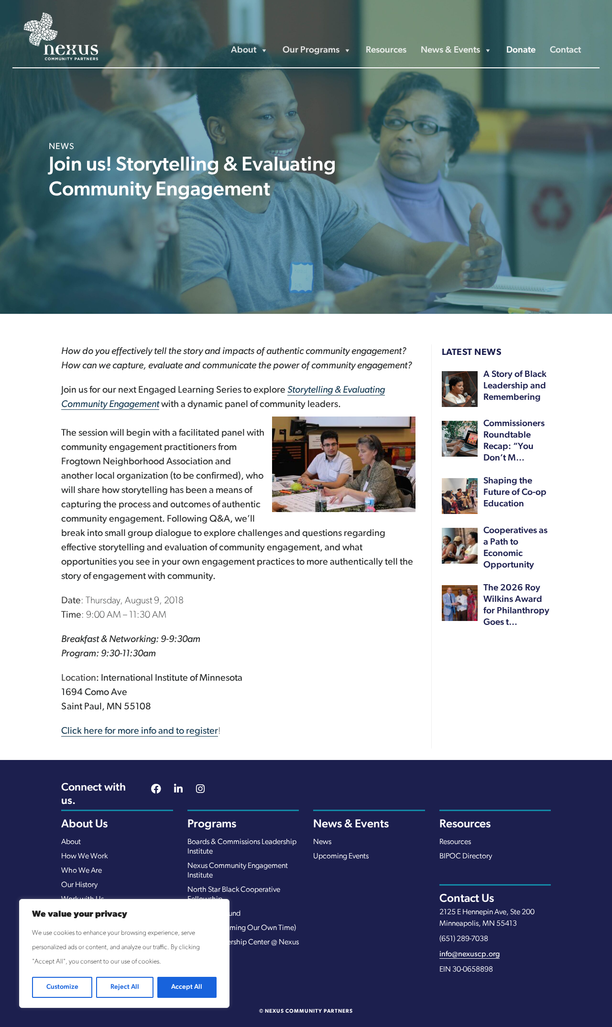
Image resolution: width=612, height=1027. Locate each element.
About (71, 842)
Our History (79, 885)
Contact (565, 50)
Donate (521, 50)
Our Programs (311, 50)
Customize (62, 987)
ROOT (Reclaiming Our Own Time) (241, 928)
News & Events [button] (450, 50)
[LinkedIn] (178, 790)
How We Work (84, 856)
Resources (386, 50)
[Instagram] (200, 790)
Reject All (124, 987)
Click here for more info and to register (139, 731)
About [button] (243, 50)
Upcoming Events (341, 856)
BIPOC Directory (465, 856)
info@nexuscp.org (469, 954)
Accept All (186, 987)
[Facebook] (156, 790)
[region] (124, 953)
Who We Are (81, 871)
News (322, 842)
